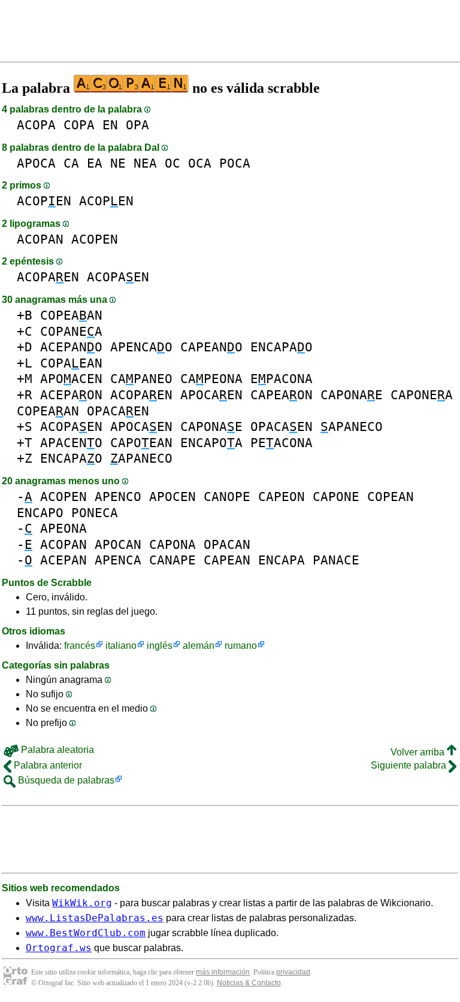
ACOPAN (40, 239)
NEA (145, 163)
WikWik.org (82, 903)
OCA (199, 163)
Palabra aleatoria (56, 750)
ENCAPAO (281, 346)
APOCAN (118, 544)
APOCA (36, 163)
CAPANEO (141, 378)
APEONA (63, 528)
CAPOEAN (141, 442)
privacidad (293, 972)
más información (223, 972)
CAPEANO (211, 346)
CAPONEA (422, 394)
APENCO (118, 496)
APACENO (71, 442)
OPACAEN (118, 410)
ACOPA (36, 124)
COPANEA (71, 331)
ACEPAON (71, 394)
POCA (234, 163)
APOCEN (172, 496)
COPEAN (390, 496)
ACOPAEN (48, 276)
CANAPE (172, 559)
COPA (79, 124)
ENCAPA (281, 559)
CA (71, 163)
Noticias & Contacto (249, 983)
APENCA (118, 559)
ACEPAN (63, 559)
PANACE (336, 559)
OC (172, 163)
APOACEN (71, 378)
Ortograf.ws (59, 948)
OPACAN (227, 544)
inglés (159, 645)
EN (110, 124)
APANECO (351, 426)
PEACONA (281, 442)
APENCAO (141, 346)
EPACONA (281, 378)
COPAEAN (71, 363)
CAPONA (172, 544)
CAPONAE (351, 394)
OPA (137, 124)
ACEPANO (71, 346)
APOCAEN (211, 394)
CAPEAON (281, 394)
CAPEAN (227, 559)
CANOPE (227, 496)
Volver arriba (419, 752)
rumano (241, 645)
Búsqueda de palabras (65, 780)
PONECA (94, 512)
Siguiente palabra (410, 765)
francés (79, 645)
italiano (121, 645)
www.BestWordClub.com (86, 933)
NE (118, 163)
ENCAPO (40, 512)
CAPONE (336, 496)
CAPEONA (211, 378)
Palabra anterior (46, 765)
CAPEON (281, 496)
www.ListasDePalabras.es (95, 918)
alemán (198, 645)
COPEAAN (71, 315)
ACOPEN (44, 200)
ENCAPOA (211, 442)
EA (94, 163)
